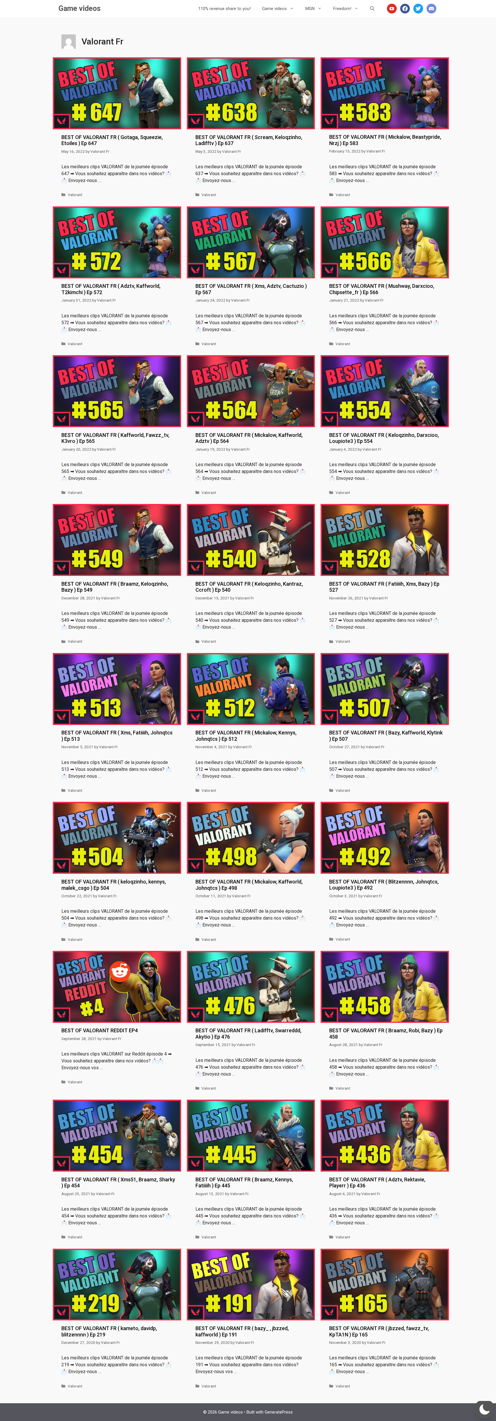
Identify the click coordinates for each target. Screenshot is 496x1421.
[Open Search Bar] (372, 8)
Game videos (79, 8)
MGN (310, 8)
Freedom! (342, 8)
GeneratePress (279, 1412)
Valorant (75, 194)
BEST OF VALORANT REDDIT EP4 (99, 1030)
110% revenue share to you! (224, 8)
